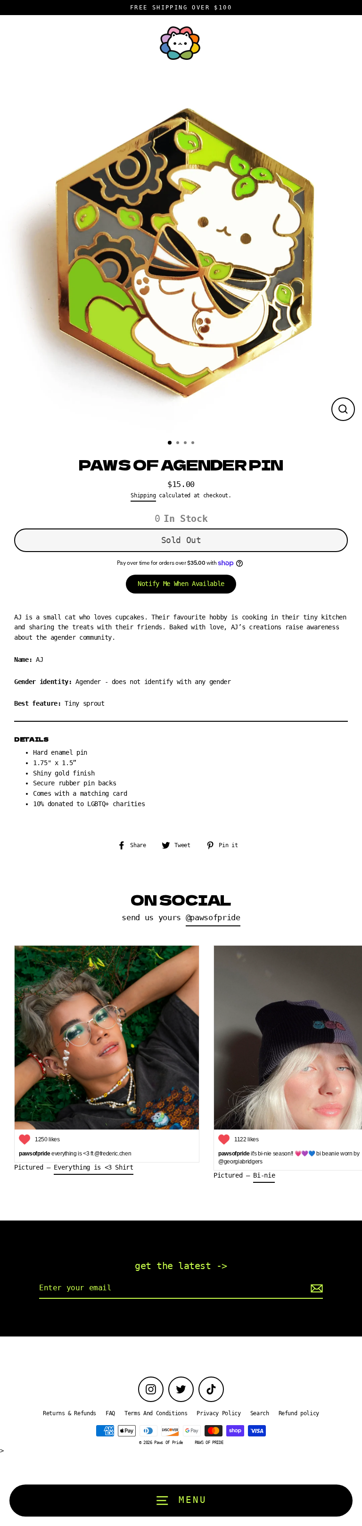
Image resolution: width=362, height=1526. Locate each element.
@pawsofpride (213, 917)
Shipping (143, 495)
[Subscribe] (315, 1288)
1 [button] (170, 443)
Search (259, 1413)
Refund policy (299, 1413)
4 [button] (193, 443)
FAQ (110, 1413)
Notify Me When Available (181, 583)
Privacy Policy (218, 1413)
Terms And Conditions (155, 1413)
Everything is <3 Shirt (93, 1167)
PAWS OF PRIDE (209, 1442)
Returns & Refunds (69, 1413)
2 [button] (178, 443)
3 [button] (186, 443)
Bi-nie (264, 1175)
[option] (181, 252)
